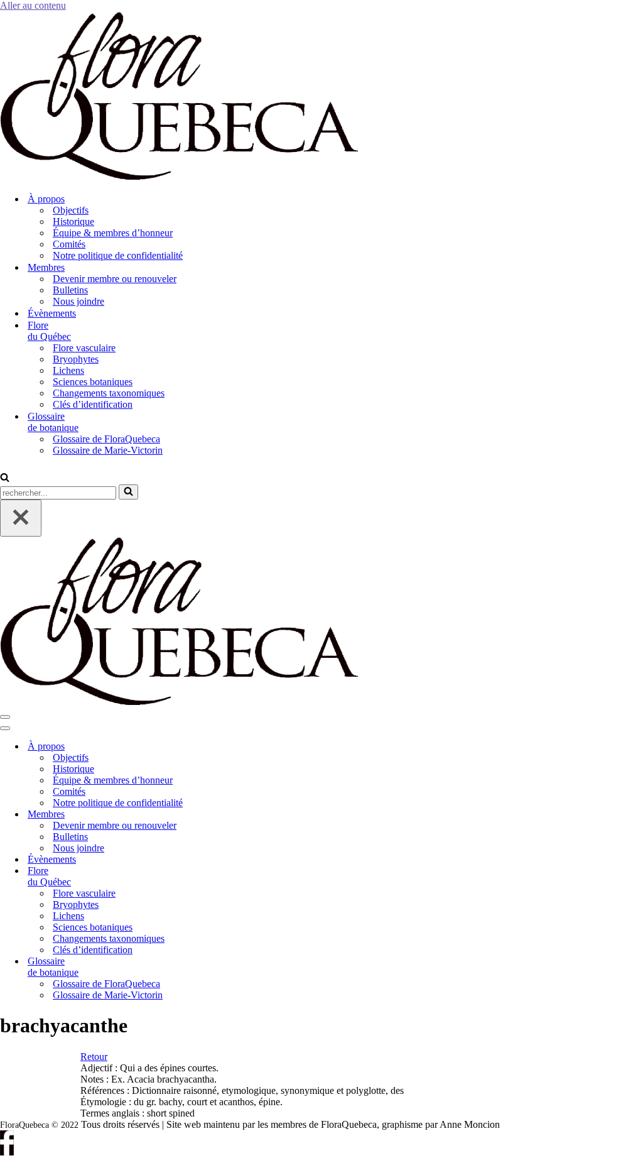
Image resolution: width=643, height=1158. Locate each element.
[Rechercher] (4, 478)
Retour (93, 1056)
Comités (69, 244)
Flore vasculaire (84, 347)
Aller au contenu (33, 5)
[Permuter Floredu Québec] (213, 876)
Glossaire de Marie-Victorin (108, 450)
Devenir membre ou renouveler (114, 278)
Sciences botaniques (92, 381)
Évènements (52, 313)
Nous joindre (78, 301)
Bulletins (70, 290)
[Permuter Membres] (213, 814)
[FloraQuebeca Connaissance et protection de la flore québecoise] (179, 177)
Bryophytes (76, 359)
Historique (73, 221)
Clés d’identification (92, 404)
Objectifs (71, 210)
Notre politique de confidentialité (118, 255)
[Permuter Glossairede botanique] (213, 967)
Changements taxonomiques (109, 393)
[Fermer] (20, 518)
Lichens (68, 370)
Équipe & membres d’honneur (113, 232)
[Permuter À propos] (213, 746)
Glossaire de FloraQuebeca (106, 439)
